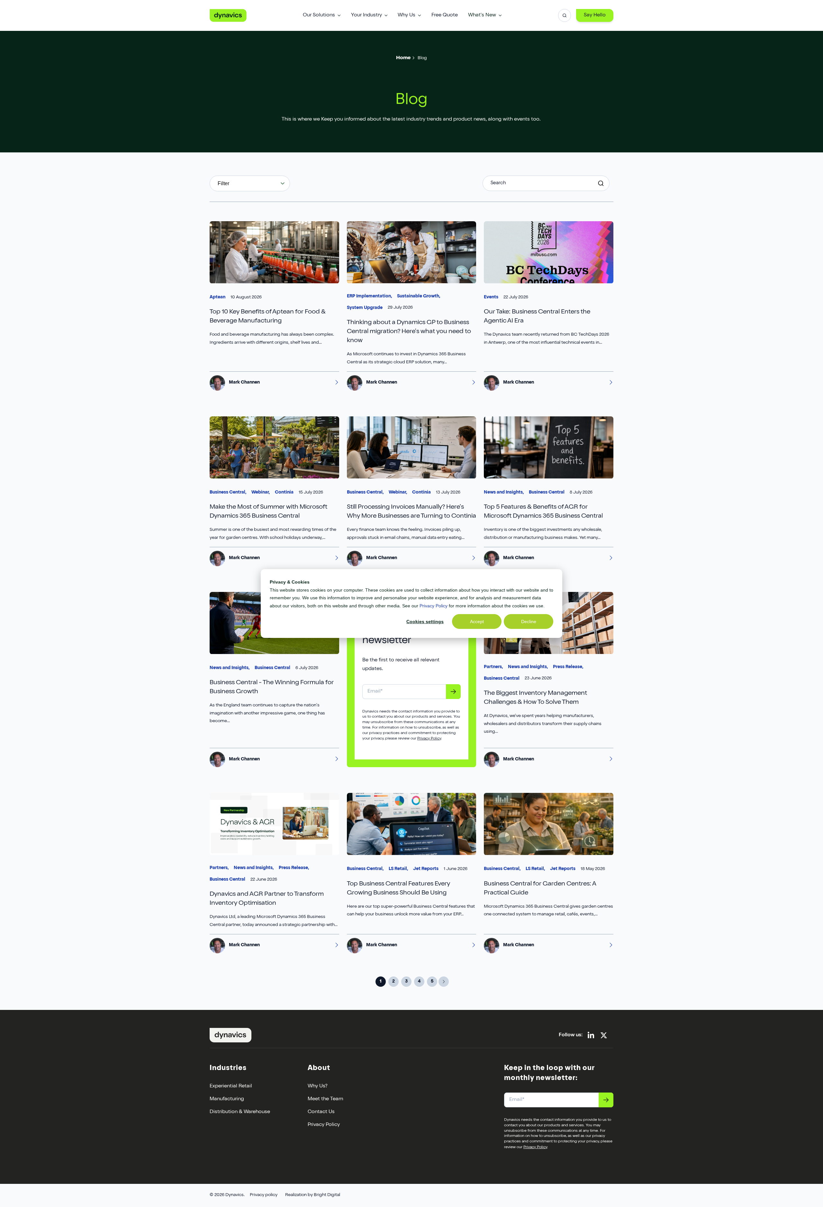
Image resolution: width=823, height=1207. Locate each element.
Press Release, (568, 667)
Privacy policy (263, 1195)
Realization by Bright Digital (312, 1195)
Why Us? (318, 1086)
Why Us (406, 15)
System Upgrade (365, 308)
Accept (477, 621)
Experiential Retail (231, 1086)
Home (403, 58)
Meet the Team (325, 1099)
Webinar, (260, 492)
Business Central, (228, 492)
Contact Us (321, 1112)
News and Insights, (504, 492)
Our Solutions (319, 15)
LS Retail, (398, 869)
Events (491, 297)
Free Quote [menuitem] (444, 15)
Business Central (547, 492)
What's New (482, 15)
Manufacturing (227, 1099)
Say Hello (595, 15)
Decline (528, 621)
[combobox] (250, 183)
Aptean (217, 297)
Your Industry (366, 15)
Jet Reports (426, 869)
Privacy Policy (434, 605)
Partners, (493, 667)
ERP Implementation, (369, 296)
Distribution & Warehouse (240, 1112)
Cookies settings (425, 621)
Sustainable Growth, (418, 296)
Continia (284, 492)
